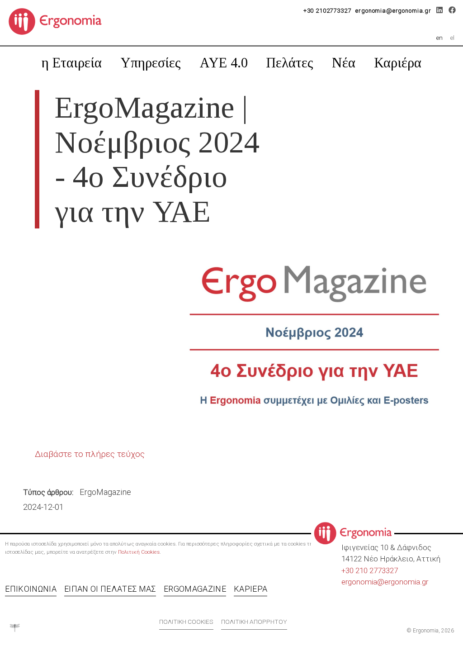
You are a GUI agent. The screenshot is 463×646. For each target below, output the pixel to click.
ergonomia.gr (406, 581)
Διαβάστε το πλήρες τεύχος (90, 454)
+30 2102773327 (327, 10)
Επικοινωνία (31, 589)
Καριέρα (397, 63)
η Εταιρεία (72, 63)
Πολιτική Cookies (139, 552)
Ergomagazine (195, 589)
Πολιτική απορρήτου (254, 621)
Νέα (343, 63)
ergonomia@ (362, 581)
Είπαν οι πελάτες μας (110, 589)
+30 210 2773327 (369, 570)
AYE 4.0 (223, 63)
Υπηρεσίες (150, 63)
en (439, 37)
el (452, 37)
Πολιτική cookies (186, 621)
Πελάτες (289, 63)
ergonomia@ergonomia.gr (393, 10)
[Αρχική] (58, 21)
